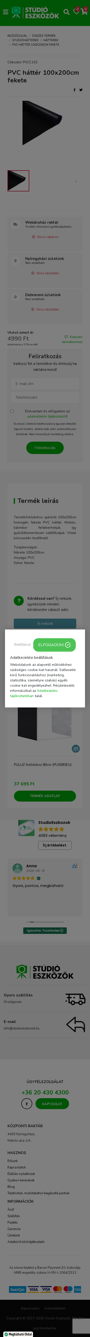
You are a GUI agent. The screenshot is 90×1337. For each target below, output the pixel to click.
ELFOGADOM (51, 645)
